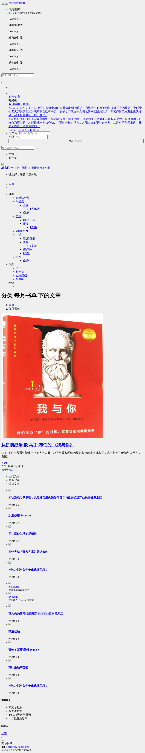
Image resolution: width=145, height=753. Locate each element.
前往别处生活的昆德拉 (22, 533)
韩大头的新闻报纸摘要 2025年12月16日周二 (35, 613)
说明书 (28, 249)
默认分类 (23, 197)
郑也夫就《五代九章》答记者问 (28, 551)
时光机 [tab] (12, 157)
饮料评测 (29, 238)
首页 (11, 304)
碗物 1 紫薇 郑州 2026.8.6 (24, 649)
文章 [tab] (11, 154)
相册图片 (22, 231)
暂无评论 (7, 469)
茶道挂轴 (14, 631)
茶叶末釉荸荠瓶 (18, 667)
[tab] (76, 476)
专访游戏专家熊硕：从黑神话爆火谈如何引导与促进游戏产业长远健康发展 (55, 497)
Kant (4, 462)
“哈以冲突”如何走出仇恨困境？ (28, 569)
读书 (4, 733)
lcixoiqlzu (13, 586)
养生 (26, 253)
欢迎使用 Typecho (19, 515)
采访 (26, 212)
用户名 (12, 133)
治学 (26, 260)
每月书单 (29, 219)
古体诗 (35, 208)
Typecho (13, 596)
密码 (11, 136)
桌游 (33, 245)
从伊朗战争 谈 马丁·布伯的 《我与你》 (37, 445)
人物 (33, 227)
